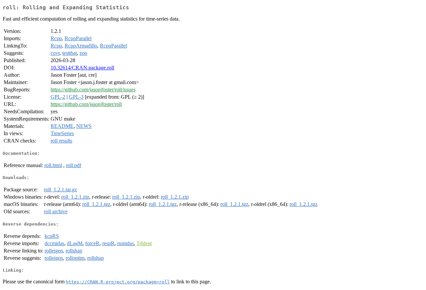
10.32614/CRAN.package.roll (82, 67)
